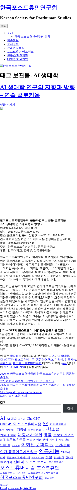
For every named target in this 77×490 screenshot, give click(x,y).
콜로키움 (5, 363)
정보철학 (59, 457)
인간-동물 (62, 445)
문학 (2, 439)
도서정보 (13, 44)
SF (45, 423)
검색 (3, 402)
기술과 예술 (8, 435)
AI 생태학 (63, 355)
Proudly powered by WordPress (18, 488)
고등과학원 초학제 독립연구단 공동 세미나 (27, 381)
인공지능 (70, 359)
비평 (38, 439)
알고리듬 (5, 445)
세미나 (53, 439)
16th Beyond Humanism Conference (21, 392)
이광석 (59, 359)
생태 (45, 439)
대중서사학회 (30, 435)
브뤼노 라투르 (16, 439)
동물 (48, 435)
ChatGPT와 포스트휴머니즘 (17, 359)
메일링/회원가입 (17, 59)
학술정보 (13, 40)
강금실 (21, 429)
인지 (2, 457)
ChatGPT (33, 418)
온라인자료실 (15, 47)
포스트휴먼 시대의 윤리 (13, 472)
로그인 (4, 484)
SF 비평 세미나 (57, 424)
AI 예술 (12, 418)
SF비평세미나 (7, 429)
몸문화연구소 (44, 359)
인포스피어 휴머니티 (18, 457)
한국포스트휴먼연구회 (28, 7)
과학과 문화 (34, 429)
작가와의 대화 (38, 458)
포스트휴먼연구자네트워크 (43, 472)
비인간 (31, 439)
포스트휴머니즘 (17, 467)
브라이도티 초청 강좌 (13, 395)
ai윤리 (21, 418)
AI (53, 355)
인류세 (65, 452)
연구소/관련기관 (17, 55)
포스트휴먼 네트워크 (20, 51)
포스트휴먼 (48, 467)
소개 (10, 32)
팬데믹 (19, 462)
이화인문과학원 (37, 444)
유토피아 (16, 446)
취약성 (69, 457)
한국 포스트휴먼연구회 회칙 (32, 36)
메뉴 (3, 26)
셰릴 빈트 (64, 439)
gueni (64, 363)
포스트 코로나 (36, 462)
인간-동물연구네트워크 (18, 452)
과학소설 (51, 429)
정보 (48, 457)
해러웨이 (50, 477)
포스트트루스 (56, 462)
